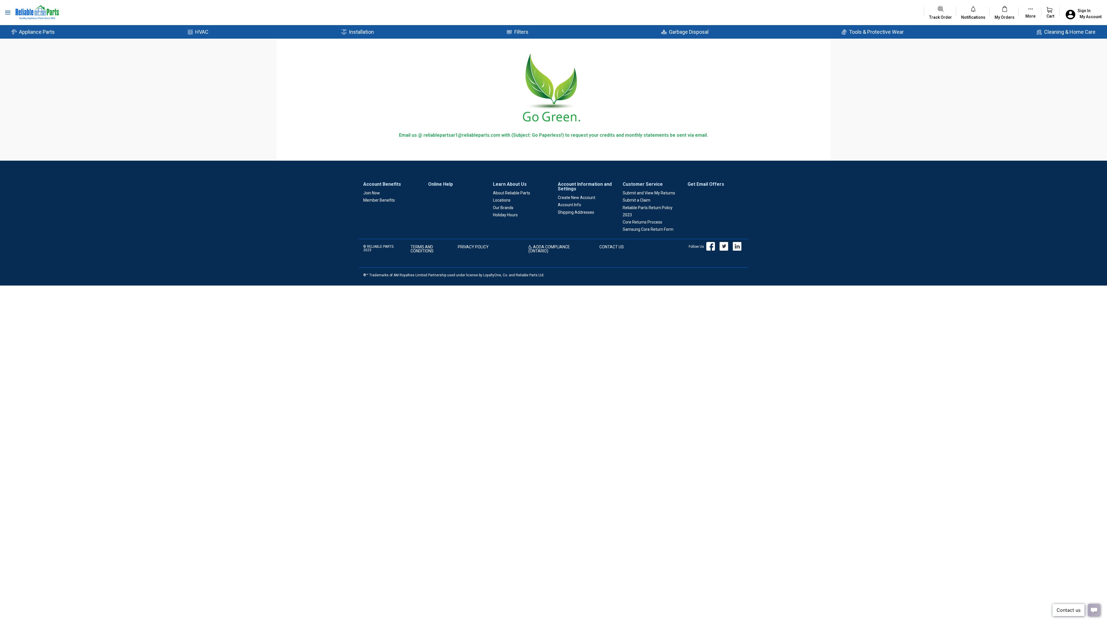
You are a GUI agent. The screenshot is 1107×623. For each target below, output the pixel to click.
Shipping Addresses (576, 212)
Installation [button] (361, 32)
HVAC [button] (201, 32)
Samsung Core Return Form (648, 229)
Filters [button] (521, 32)
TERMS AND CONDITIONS (422, 249)
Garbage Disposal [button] (689, 32)
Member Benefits (379, 200)
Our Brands (503, 207)
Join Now (371, 193)
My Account (1091, 16)
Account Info (569, 204)
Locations (502, 200)
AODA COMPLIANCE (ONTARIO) (549, 249)
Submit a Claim (636, 200)
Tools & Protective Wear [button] (876, 32)
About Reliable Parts (511, 193)
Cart (1050, 16)
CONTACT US (611, 247)
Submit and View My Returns (649, 193)
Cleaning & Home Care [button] (1069, 32)
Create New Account (576, 197)
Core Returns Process (642, 222)
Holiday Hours (505, 215)
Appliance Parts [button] (37, 32)
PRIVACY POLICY (473, 247)
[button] (973, 17)
